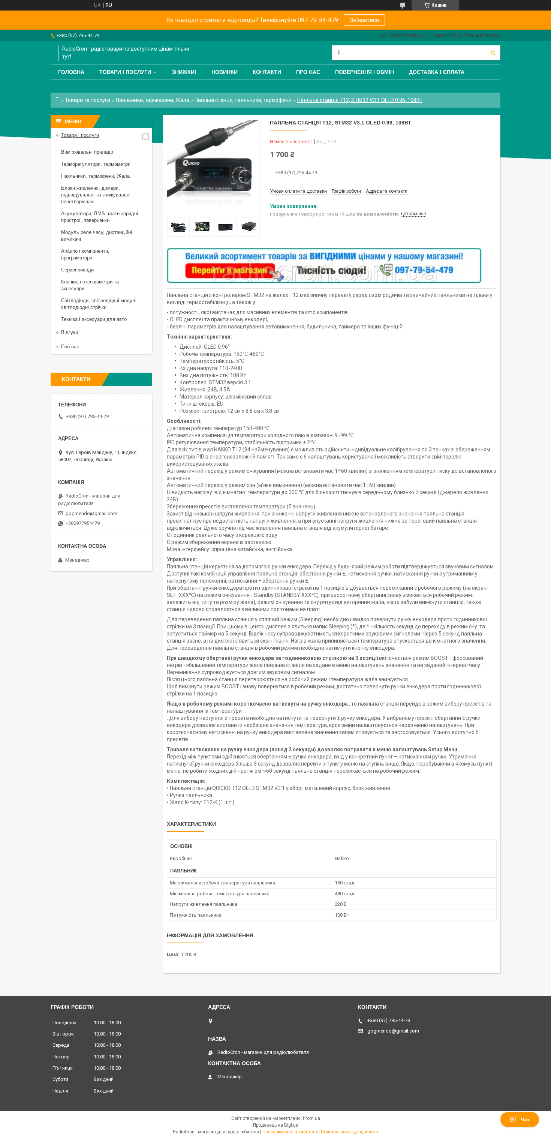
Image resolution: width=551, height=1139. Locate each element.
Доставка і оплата (436, 72)
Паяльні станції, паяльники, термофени (243, 100)
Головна (71, 72)
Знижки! (184, 72)
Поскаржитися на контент (289, 1132)
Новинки (224, 72)
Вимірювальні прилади (87, 152)
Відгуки (69, 332)
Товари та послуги (87, 100)
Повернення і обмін (364, 72)
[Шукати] (492, 52)
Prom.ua (311, 1118)
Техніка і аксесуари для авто (94, 319)
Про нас (308, 72)
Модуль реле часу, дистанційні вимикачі (96, 235)
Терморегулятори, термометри (95, 164)
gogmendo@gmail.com (91, 513)
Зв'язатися (364, 20)
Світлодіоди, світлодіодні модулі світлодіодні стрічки (98, 304)
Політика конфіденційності (349, 1132)
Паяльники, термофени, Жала (152, 100)
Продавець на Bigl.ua (275, 1125)
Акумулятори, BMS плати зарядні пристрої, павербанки (99, 217)
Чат (525, 1120)
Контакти (267, 72)
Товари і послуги (125, 72)
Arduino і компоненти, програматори (85, 254)
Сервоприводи (77, 270)
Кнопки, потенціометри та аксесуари (90, 285)
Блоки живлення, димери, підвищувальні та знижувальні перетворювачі (95, 194)
